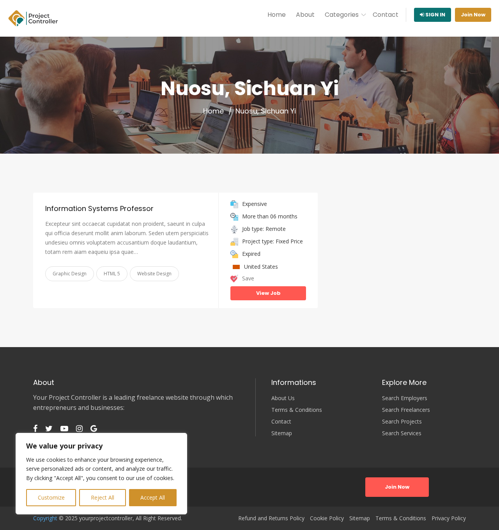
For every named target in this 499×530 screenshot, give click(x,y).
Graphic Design (70, 273)
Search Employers (404, 398)
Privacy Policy (449, 518)
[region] (101, 473)
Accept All (152, 497)
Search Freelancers (406, 410)
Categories (342, 14)
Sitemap (281, 433)
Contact (385, 14)
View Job (268, 293)
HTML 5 (112, 273)
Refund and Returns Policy (271, 518)
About (305, 14)
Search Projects (402, 421)
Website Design (154, 273)
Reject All (102, 497)
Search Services (401, 433)
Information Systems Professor (99, 208)
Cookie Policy (327, 518)
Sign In (434, 14)
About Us (283, 398)
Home (276, 14)
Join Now (473, 14)
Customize (51, 497)
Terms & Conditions (296, 410)
